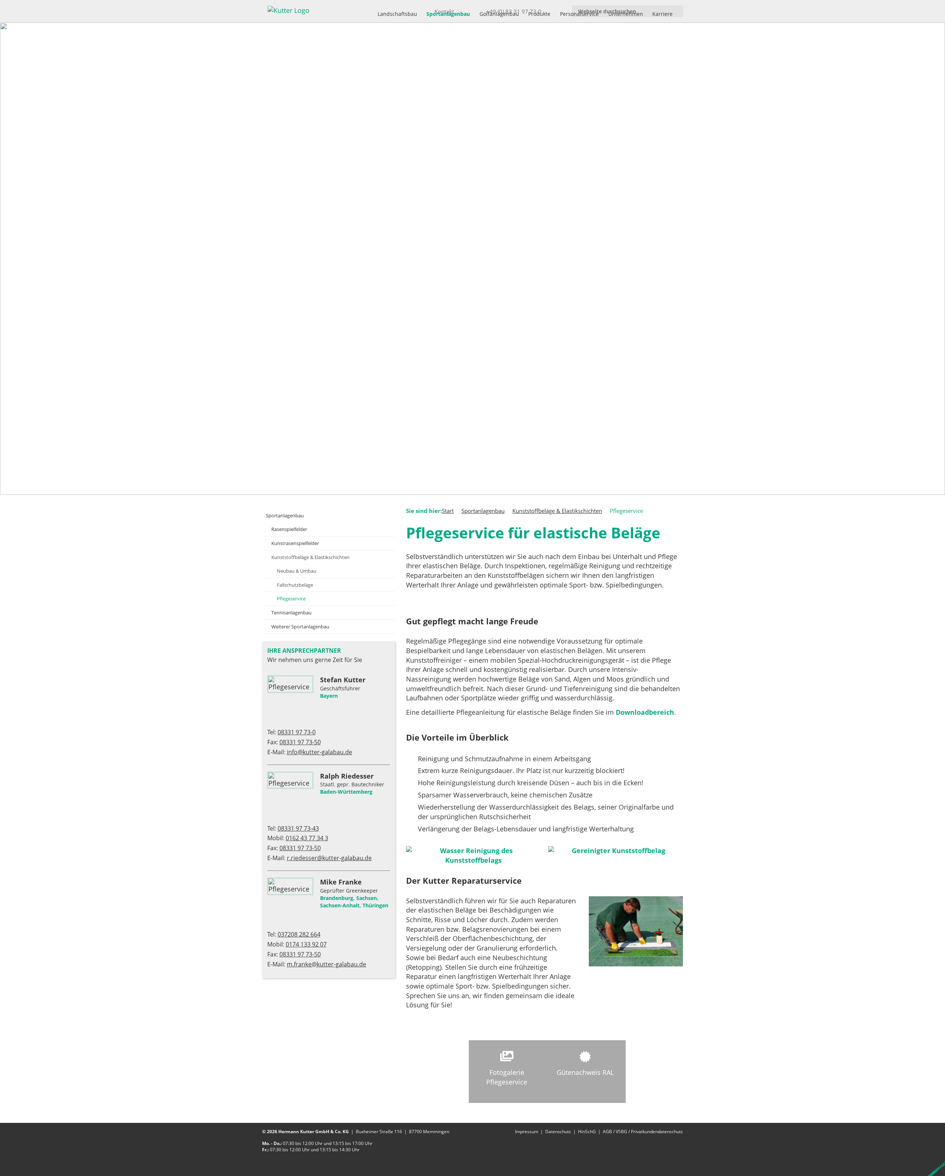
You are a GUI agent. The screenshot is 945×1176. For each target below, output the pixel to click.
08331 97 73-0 (297, 732)
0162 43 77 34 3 (307, 838)
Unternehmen (625, 13)
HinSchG (587, 1131)
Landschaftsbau (397, 13)
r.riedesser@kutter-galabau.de (329, 858)
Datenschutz (558, 1131)
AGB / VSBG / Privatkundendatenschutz (643, 1131)
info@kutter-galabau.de (319, 752)
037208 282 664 (299, 934)
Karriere (662, 13)
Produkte (539, 13)
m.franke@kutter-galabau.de (326, 964)
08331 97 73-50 (300, 742)
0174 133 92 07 (306, 944)
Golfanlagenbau (499, 13)
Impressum (526, 1131)
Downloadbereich (645, 712)
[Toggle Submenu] (382, 516)
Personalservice (579, 13)
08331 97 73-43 (298, 828)
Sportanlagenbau (448, 13)
